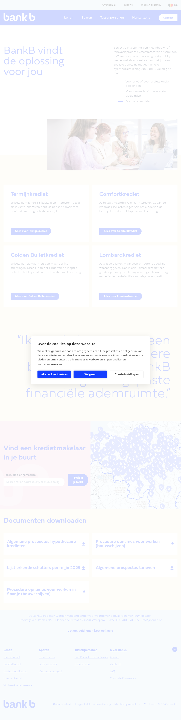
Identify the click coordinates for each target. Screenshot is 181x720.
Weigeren (90, 374)
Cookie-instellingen (127, 374)
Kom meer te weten (49, 364)
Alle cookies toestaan (54, 374)
